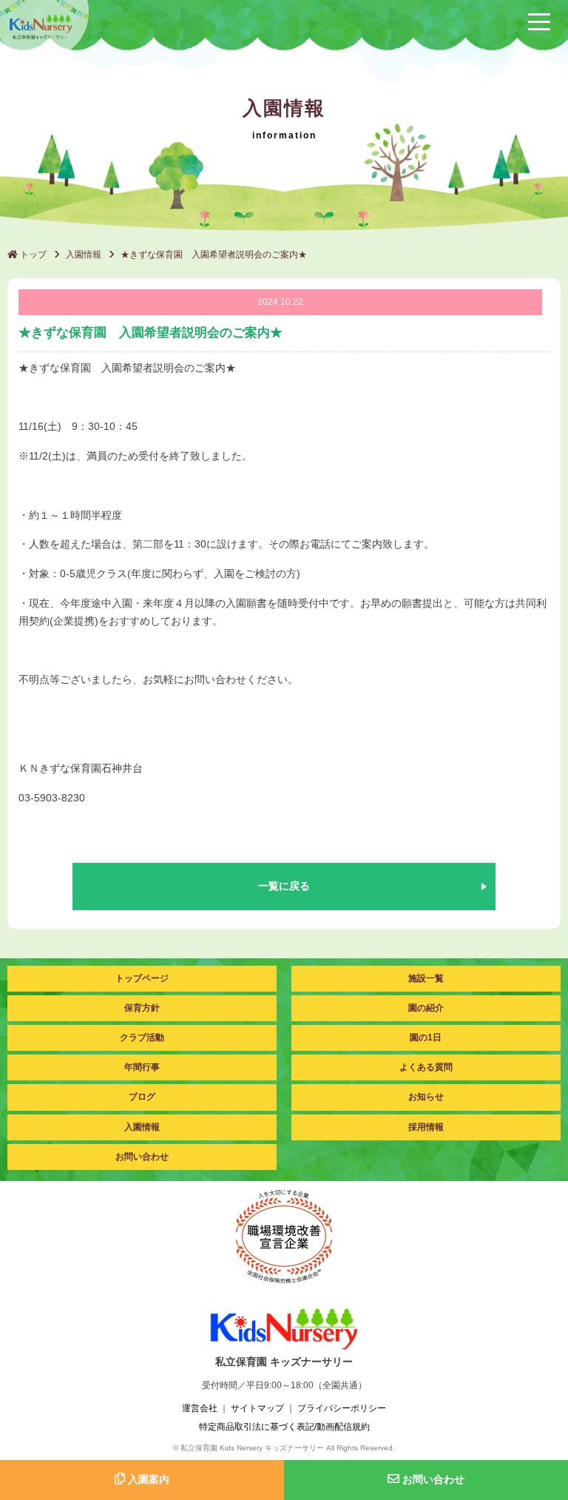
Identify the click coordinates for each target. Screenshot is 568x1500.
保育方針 (142, 1008)
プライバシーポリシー (341, 1408)
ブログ (142, 1097)
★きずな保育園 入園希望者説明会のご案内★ (214, 254)
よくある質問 (426, 1067)
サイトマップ (257, 1408)
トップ (32, 254)
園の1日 (426, 1037)
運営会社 (199, 1408)
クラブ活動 (142, 1037)
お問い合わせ (142, 1156)
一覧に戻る (284, 886)
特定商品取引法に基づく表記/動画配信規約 (284, 1427)
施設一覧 (426, 978)
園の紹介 (426, 1008)
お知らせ (426, 1097)
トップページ (142, 978)
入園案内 (147, 1479)
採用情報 (426, 1127)
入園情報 (83, 254)
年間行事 (142, 1067)
